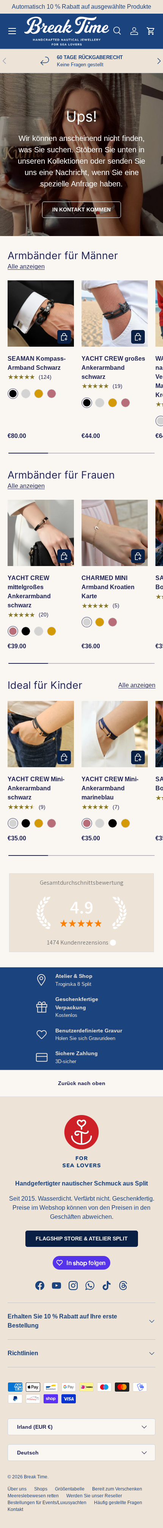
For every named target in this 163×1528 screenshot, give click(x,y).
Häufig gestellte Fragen (118, 1502)
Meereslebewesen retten (33, 1495)
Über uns (17, 1489)
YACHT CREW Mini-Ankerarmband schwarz (36, 788)
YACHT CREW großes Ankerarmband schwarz (113, 367)
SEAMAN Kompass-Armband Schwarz (37, 363)
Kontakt (15, 1509)
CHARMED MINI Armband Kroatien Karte (108, 587)
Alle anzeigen (26, 266)
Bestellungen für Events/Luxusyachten (47, 1502)
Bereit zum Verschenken (117, 1489)
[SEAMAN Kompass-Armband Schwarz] (41, 313)
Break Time (35, 1477)
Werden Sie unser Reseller (94, 1495)
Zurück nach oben (81, 1083)
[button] (151, 31)
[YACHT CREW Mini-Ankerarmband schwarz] (41, 734)
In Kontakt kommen (81, 209)
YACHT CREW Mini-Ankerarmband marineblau (110, 788)
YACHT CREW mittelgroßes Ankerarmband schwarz (29, 591)
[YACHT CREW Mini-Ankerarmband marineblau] (115, 734)
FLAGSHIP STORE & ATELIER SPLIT (82, 1239)
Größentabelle (70, 1489)
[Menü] (12, 31)
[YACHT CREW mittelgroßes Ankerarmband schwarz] (41, 533)
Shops (40, 1489)
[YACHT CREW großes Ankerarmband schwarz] (115, 313)
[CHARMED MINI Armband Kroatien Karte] (115, 533)
